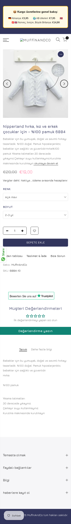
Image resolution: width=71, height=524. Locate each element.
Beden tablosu (12, 256)
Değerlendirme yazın (35, 331)
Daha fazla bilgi (41, 349)
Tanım (23, 349)
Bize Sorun (57, 256)
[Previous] (7, 84)
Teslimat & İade (36, 256)
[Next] (64, 84)
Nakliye (25, 180)
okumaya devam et (46, 163)
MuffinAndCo (19, 264)
